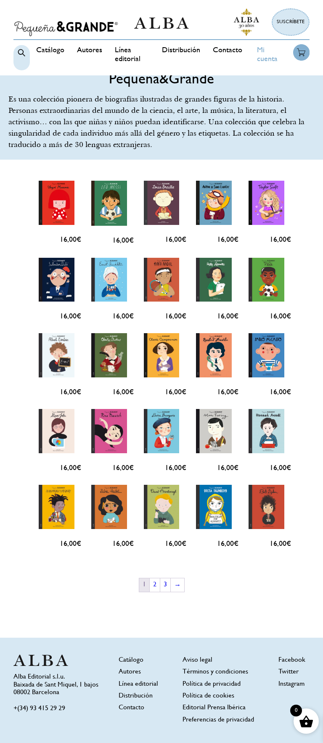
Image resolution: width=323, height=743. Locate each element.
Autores (89, 50)
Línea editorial (138, 684)
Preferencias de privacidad (218, 720)
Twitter (288, 672)
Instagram (291, 684)
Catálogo (50, 50)
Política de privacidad (212, 684)
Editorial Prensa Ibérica (214, 708)
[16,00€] (56, 203)
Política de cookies (208, 696)
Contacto (227, 50)
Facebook (291, 660)
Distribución (181, 50)
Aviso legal (197, 660)
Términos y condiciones (215, 672)
